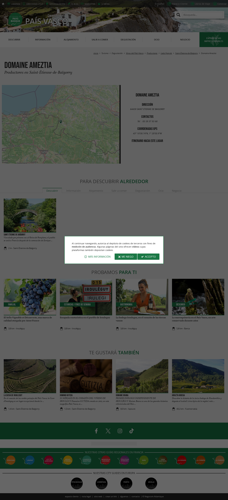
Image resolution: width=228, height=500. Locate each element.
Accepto (150, 256)
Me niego (127, 256)
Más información (99, 256)
